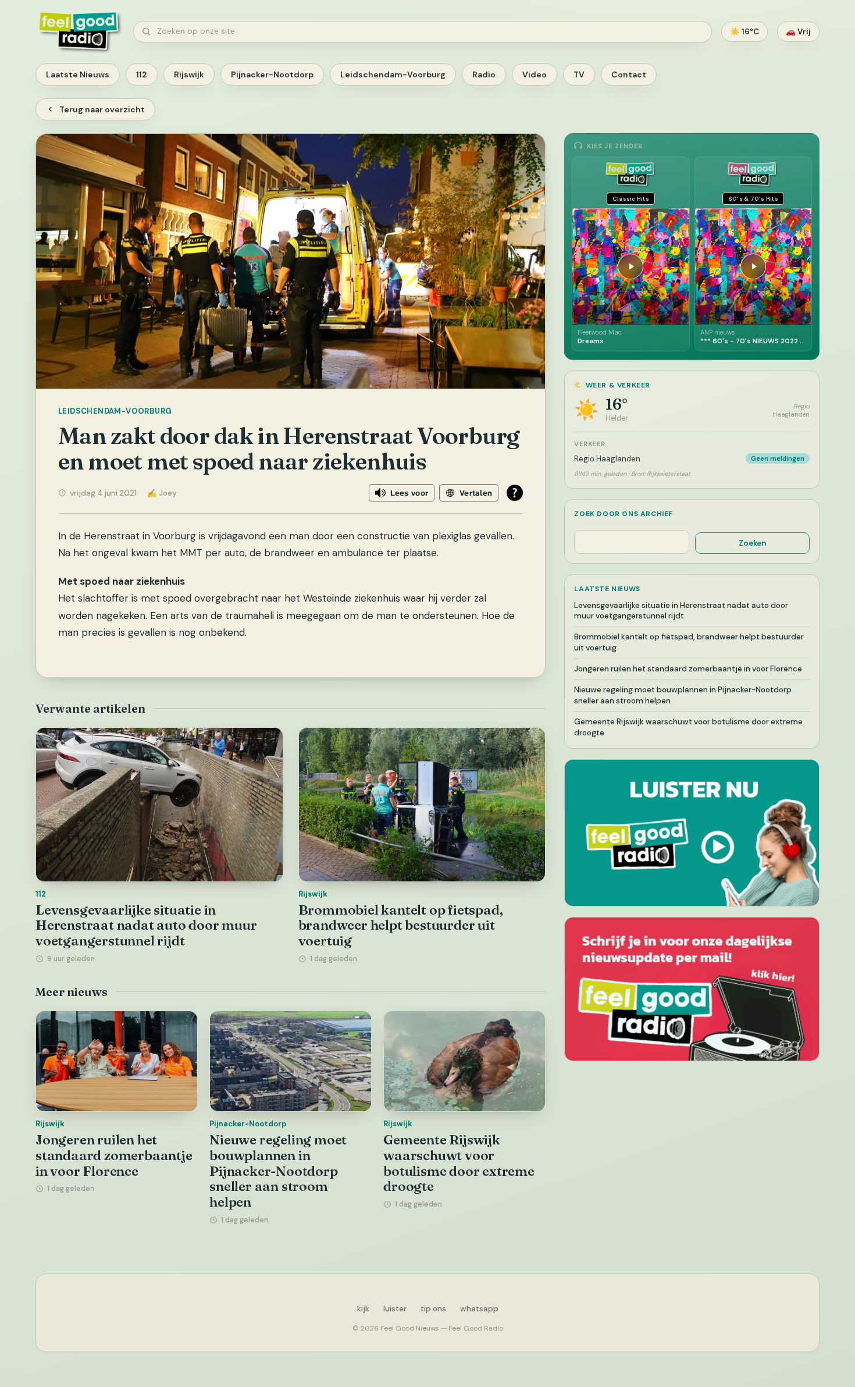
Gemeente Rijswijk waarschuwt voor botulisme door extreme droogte (459, 1163)
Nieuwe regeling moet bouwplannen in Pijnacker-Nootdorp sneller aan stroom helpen (278, 1171)
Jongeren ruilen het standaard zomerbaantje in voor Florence (114, 1155)
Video (534, 74)
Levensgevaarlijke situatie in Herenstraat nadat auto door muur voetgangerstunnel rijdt (146, 925)
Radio (484, 74)
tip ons (433, 1309)
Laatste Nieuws (77, 74)
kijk (363, 1309)
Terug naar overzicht (102, 109)
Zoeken (752, 543)
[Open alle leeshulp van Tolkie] (515, 493)
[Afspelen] (630, 266)
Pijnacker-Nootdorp (272, 74)
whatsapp (479, 1309)
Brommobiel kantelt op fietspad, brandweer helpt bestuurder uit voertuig (400, 925)
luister (395, 1309)
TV (579, 74)
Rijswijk (189, 74)
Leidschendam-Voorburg (393, 74)
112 (141, 74)
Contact (628, 74)
